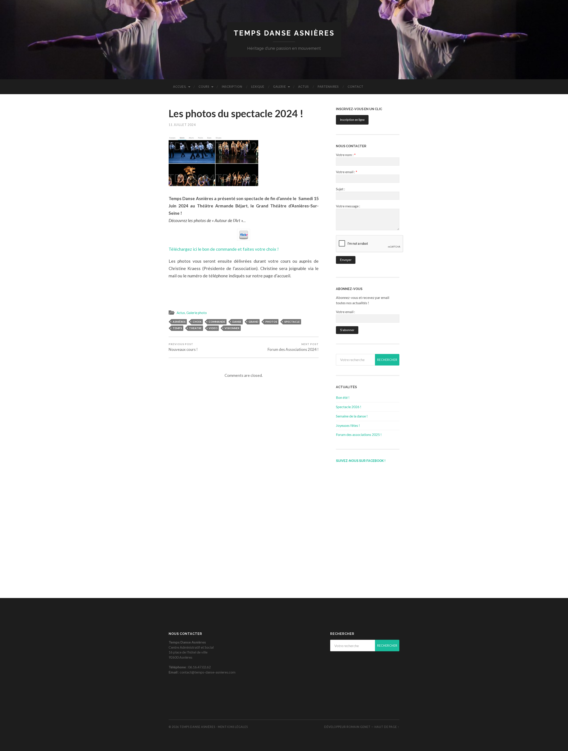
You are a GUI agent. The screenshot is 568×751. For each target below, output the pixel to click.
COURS (204, 86)
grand (253, 321)
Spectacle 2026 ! (348, 407)
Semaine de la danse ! (352, 416)
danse (236, 321)
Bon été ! (342, 397)
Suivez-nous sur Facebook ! (360, 461)
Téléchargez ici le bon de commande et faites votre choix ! (224, 249)
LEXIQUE (257, 86)
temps (177, 328)
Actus (181, 313)
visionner (232, 328)
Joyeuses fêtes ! (348, 425)
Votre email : (345, 312)
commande (217, 321)
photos (271, 321)
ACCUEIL (179, 86)
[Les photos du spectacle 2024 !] (244, 161)
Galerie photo (196, 313)
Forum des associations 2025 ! (359, 434)
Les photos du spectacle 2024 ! (236, 113)
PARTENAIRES (328, 86)
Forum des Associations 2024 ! (293, 347)
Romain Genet (359, 727)
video (213, 328)
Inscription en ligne (352, 119)
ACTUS (303, 86)
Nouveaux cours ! (183, 347)
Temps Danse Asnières (284, 33)
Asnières (179, 321)
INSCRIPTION (232, 86)
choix (197, 321)
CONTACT (355, 86)
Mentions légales (233, 727)
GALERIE (279, 86)
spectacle (292, 321)
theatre (195, 328)
